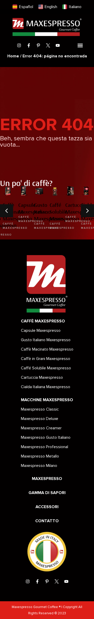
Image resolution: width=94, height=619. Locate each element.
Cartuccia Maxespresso (42, 377)
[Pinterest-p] (38, 45)
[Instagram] (19, 45)
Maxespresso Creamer (41, 428)
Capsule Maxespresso (41, 330)
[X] (48, 45)
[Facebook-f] (29, 45)
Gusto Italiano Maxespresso (45, 339)
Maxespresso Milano (39, 465)
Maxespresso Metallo (40, 456)
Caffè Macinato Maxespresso (47, 349)
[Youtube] (58, 45)
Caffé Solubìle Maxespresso (46, 368)
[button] (80, 45)
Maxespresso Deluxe (39, 418)
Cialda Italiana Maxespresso (45, 386)
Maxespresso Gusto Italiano (45, 437)
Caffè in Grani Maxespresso (45, 358)
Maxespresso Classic (40, 409)
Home (13, 56)
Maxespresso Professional (44, 446)
